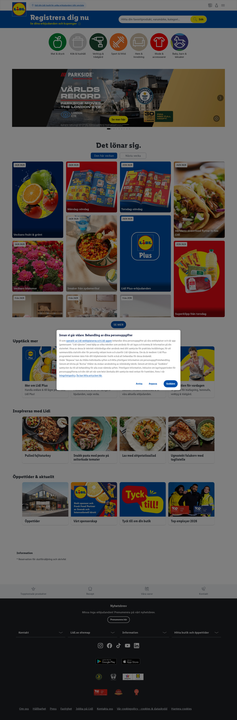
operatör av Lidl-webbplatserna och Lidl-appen (89, 340)
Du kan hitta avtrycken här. (89, 375)
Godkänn (170, 383)
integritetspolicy (67, 375)
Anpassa (153, 383)
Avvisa (139, 383)
